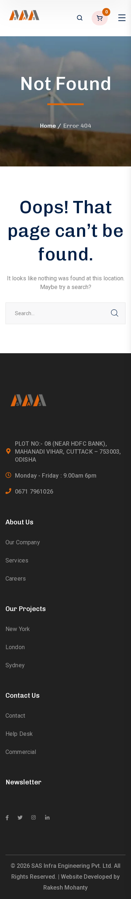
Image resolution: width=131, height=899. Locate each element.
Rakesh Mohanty (65, 887)
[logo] (23, 17)
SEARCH (114, 313)
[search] (80, 18)
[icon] (7, 817)
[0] (100, 18)
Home (48, 125)
